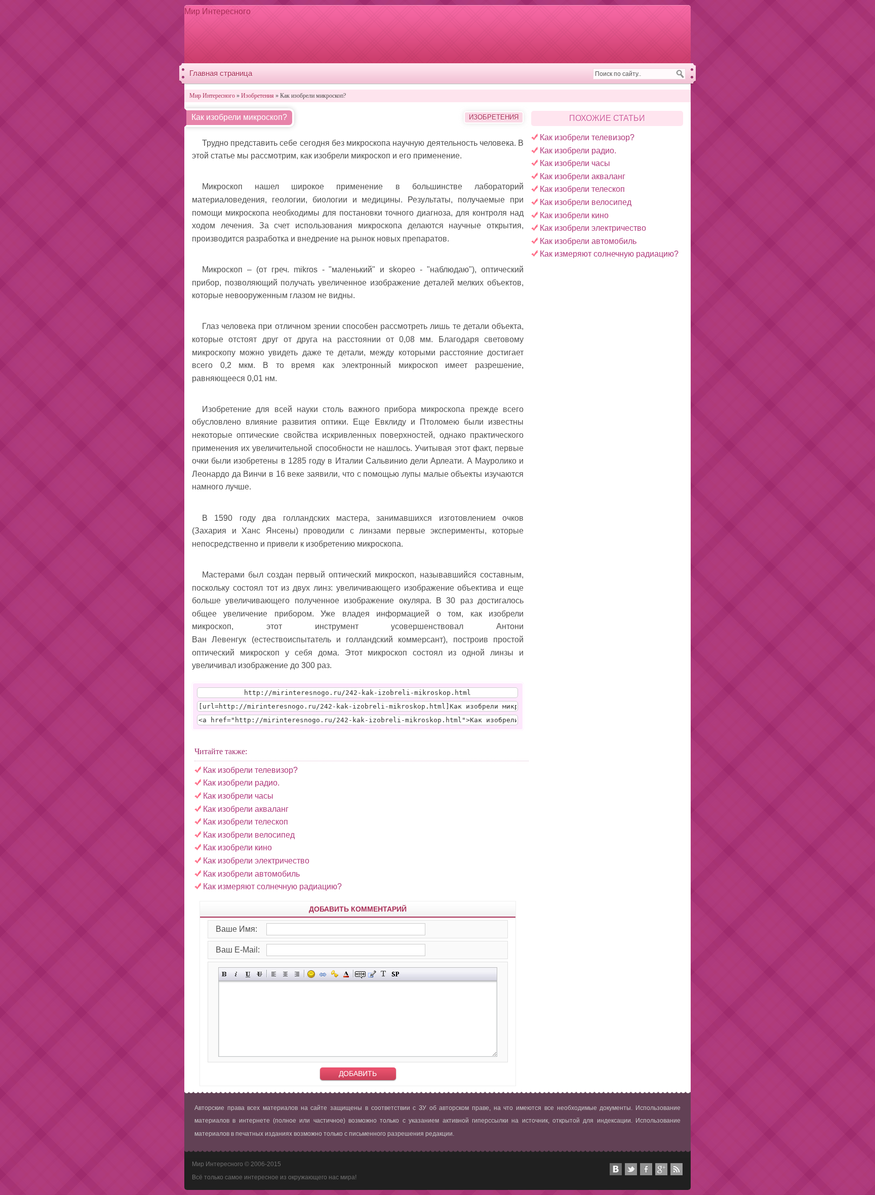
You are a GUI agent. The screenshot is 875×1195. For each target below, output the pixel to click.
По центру (285, 974)
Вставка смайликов (311, 974)
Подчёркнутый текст (248, 974)
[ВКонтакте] (616, 1169)
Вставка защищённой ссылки (334, 974)
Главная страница (220, 73)
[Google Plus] (661, 1169)
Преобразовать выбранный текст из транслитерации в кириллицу (383, 974)
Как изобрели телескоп (582, 189)
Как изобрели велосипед (585, 202)
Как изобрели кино (574, 215)
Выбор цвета (346, 974)
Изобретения (494, 117)
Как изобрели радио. (578, 150)
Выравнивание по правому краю (297, 974)
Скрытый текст (360, 974)
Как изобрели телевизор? (587, 137)
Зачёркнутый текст (259, 974)
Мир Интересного (217, 11)
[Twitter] (631, 1169)
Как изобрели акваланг (582, 176)
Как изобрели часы (575, 163)
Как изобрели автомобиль (588, 241)
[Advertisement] (500, 34)
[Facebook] (646, 1169)
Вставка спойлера (395, 974)
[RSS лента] (676, 1169)
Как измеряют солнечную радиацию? (609, 254)
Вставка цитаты (372, 974)
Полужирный (224, 974)
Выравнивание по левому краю (274, 974)
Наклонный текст (236, 974)
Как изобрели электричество (593, 228)
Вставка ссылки (323, 974)
